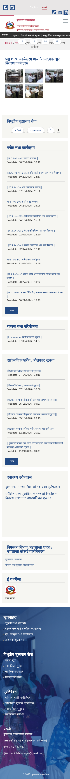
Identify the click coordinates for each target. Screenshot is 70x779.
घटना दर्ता (10, 660)
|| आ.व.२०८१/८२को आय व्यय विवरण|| (24, 187)
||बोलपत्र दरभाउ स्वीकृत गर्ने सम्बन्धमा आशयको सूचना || (32, 399)
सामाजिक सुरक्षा (13, 666)
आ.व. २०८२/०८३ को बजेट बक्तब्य (22, 201)
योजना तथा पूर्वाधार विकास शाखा (19, 565)
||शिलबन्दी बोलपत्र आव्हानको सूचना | (23, 385)
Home (8, 42)
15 (52, 41)
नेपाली (44, 7)
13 (29, 41)
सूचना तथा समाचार (15, 623)
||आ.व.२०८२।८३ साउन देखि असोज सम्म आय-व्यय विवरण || (34, 172)
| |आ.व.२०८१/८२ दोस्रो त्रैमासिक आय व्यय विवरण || (31, 230)
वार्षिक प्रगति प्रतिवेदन (18, 697)
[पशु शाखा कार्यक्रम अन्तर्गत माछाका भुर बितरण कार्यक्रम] (14, 75)
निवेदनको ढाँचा (13, 677)
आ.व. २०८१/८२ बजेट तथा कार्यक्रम (23, 259)
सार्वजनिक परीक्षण (14, 714)
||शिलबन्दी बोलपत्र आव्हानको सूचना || (24, 370)
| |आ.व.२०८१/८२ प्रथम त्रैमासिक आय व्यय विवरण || (31, 245)
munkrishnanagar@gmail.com (26, 753)
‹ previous (35, 130)
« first (18, 130)
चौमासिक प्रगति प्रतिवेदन (19, 703)
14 (40, 41)
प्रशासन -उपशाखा (13, 559)
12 (17, 41)
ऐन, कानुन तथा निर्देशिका (19, 634)
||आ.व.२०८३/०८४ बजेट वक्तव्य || (22, 158)
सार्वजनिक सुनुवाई (15, 709)
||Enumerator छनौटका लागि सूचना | (24, 337)
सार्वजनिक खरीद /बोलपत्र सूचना (23, 628)
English (34, 7)
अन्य (12, 310)
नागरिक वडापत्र (14, 671)
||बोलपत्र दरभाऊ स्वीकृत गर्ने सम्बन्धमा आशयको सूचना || (32, 428)
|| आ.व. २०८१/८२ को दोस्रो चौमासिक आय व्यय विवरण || (32, 216)
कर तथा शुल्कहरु (14, 640)
